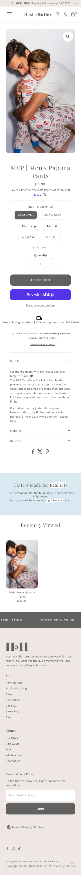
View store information (42, 344)
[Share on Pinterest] (47, 452)
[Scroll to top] (72, 862)
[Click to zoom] (68, 36)
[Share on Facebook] (33, 452)
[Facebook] (8, 849)
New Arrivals (14, 682)
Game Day (12, 711)
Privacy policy (13, 861)
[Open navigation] (10, 14)
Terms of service (32, 861)
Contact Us (13, 761)
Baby (9, 694)
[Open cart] (73, 14)
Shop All (11, 705)
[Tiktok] (19, 849)
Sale (8, 717)
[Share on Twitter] (40, 452)
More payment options (40, 305)
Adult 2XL (28, 237)
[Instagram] (13, 849)
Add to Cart (40, 280)
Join (40, 808)
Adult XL (52, 226)
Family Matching (16, 688)
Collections (13, 700)
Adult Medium (54, 215)
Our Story (12, 738)
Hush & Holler (38, 866)
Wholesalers (14, 755)
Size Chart (39, 247)
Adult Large (29, 226)
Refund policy (51, 861)
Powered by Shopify (62, 866)
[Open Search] (58, 14)
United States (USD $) (26, 827)
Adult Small (26, 214)
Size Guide (12, 743)
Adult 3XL (53, 238)
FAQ (8, 749)
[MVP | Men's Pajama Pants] (22, 564)
